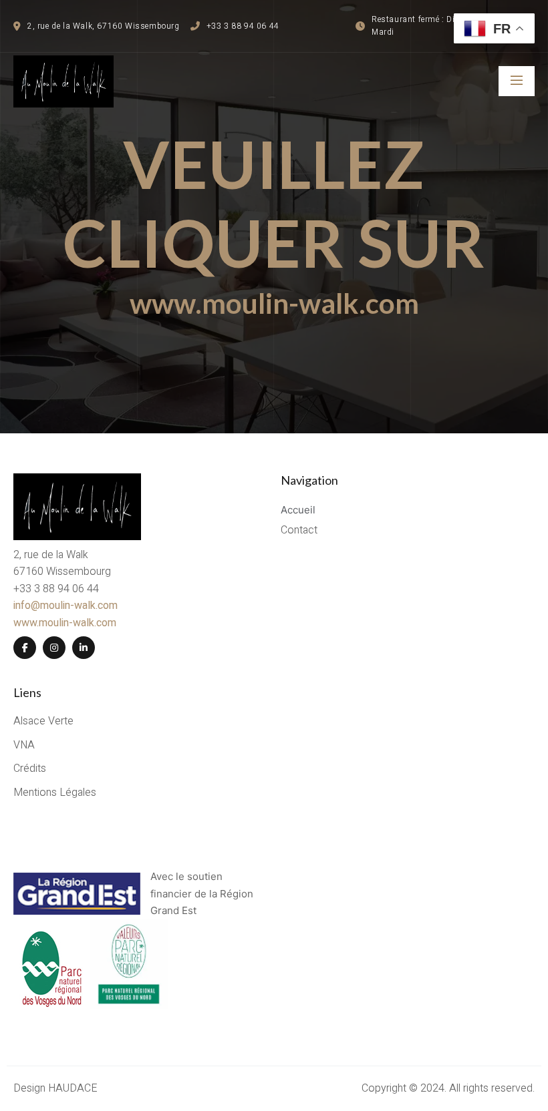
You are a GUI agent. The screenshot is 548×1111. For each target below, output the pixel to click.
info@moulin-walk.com (65, 606)
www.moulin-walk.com (274, 303)
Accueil (298, 509)
